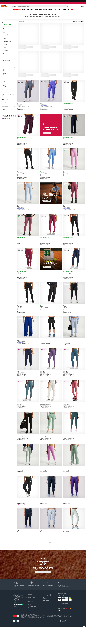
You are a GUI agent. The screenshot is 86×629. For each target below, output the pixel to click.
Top (4, 35)
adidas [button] (4, 69)
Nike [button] (4, 85)
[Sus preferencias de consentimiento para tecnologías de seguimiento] (84, 627)
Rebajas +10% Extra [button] (6, 60)
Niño (4, 53)
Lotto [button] (4, 82)
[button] (3, 1)
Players (55, 9)
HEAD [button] (4, 78)
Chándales (5, 44)
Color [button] (3, 112)
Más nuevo (81, 21)
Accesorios (50, 9)
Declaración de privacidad (50, 620)
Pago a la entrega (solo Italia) (63, 603)
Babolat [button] (4, 73)
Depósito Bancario (61, 601)
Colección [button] (4, 109)
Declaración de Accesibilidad (33, 607)
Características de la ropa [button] (7, 102)
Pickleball (64, 9)
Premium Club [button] (6, 22)
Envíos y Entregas (31, 598)
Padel (59, 9)
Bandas (5, 47)
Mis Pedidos (30, 594)
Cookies (57, 620)
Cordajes (45, 9)
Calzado (31, 9)
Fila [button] (3, 77)
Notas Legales (30, 601)
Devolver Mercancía (31, 597)
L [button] (13, 94)
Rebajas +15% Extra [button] (6, 61)
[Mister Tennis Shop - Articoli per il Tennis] (4, 6)
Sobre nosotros (45, 601)
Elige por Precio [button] (5, 99)
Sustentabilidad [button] (5, 106)
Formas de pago (31, 600)
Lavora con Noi (45, 598)
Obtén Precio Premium (7, 24)
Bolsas (40, 9)
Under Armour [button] (5, 86)
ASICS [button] (4, 70)
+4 (78, 170)
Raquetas (23, 9)
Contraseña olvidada (31, 595)
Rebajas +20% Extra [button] (6, 63)
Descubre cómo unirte (43, 571)
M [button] (10, 94)
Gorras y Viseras (6, 50)
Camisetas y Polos (7, 34)
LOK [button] (4, 81)
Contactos (30, 604)
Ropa (28, 9)
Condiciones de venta (41, 620)
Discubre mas (42, 617)
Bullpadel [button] (4, 74)
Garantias (30, 602)
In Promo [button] (4, 58)
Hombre (4, 31)
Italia (16, 587)
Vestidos (5, 38)
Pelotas (36, 9)
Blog (68, 9)
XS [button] (3, 94)
